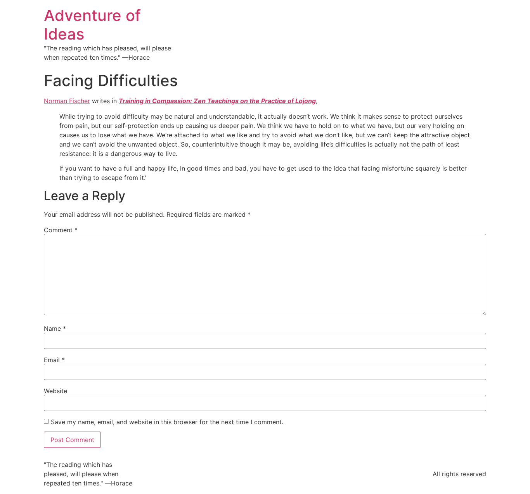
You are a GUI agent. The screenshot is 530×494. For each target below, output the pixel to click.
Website (55, 391)
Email (54, 360)
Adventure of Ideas (92, 24)
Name (55, 328)
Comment (61, 230)
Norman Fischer (67, 101)
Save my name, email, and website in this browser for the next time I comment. (167, 422)
